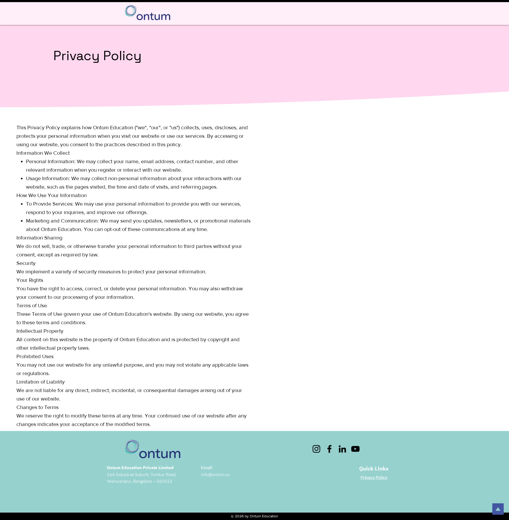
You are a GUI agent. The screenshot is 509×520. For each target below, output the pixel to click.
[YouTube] (355, 449)
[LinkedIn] (342, 449)
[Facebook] (329, 449)
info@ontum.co (215, 474)
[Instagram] (316, 449)
